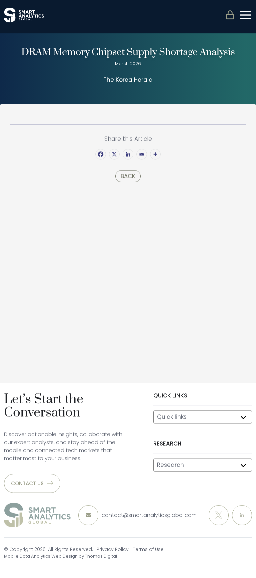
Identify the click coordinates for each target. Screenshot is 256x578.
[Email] (141, 154)
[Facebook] (100, 154)
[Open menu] (245, 15)
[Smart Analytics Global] (24, 15)
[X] (114, 154)
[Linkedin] (128, 154)
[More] (155, 154)
